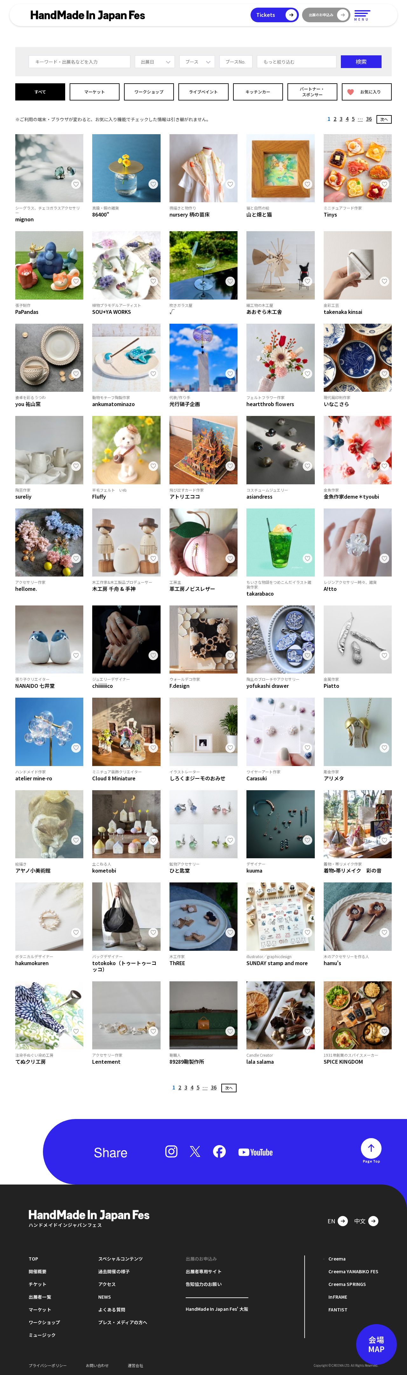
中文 (360, 1221)
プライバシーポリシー (48, 1365)
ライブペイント (203, 92)
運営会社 (135, 1365)
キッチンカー (257, 92)
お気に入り (370, 92)
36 (369, 118)
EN (331, 1221)
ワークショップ (149, 92)
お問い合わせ (97, 1365)
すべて (40, 92)
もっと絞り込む (279, 62)
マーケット (94, 92)
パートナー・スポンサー (312, 92)
